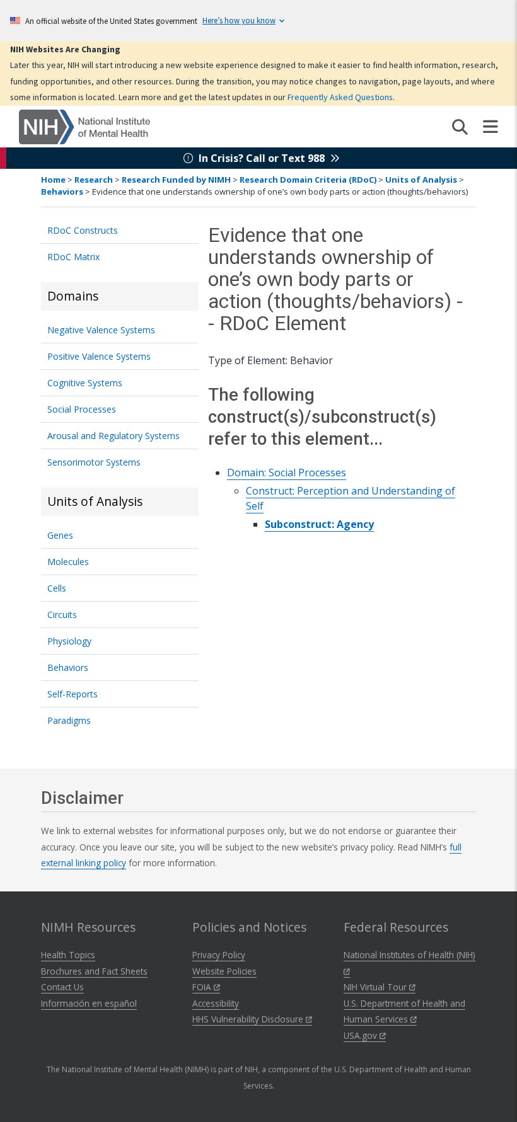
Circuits (62, 615)
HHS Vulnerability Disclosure (249, 1019)
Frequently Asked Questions (340, 97)
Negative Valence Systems (101, 330)
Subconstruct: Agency (319, 524)
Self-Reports (72, 694)
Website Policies (224, 971)
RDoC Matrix (73, 257)
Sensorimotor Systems (94, 462)
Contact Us (62, 987)
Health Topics (68, 955)
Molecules (68, 562)
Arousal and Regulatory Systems (113, 436)
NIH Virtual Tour (376, 987)
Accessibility (215, 1003)
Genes (60, 535)
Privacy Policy (218, 955)
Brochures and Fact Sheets (94, 971)
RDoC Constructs (82, 230)
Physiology (69, 641)
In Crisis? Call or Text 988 (262, 158)
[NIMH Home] (84, 126)
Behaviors (62, 191)
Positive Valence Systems (99, 356)
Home (53, 179)
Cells (56, 588)
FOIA (203, 987)
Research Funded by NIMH (176, 179)
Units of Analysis (421, 179)
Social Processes (81, 409)
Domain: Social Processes (286, 472)
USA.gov (362, 1035)
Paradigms (69, 720)
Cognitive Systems (84, 383)
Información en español (89, 1003)
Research (93, 179)
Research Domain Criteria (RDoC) (308, 179)
